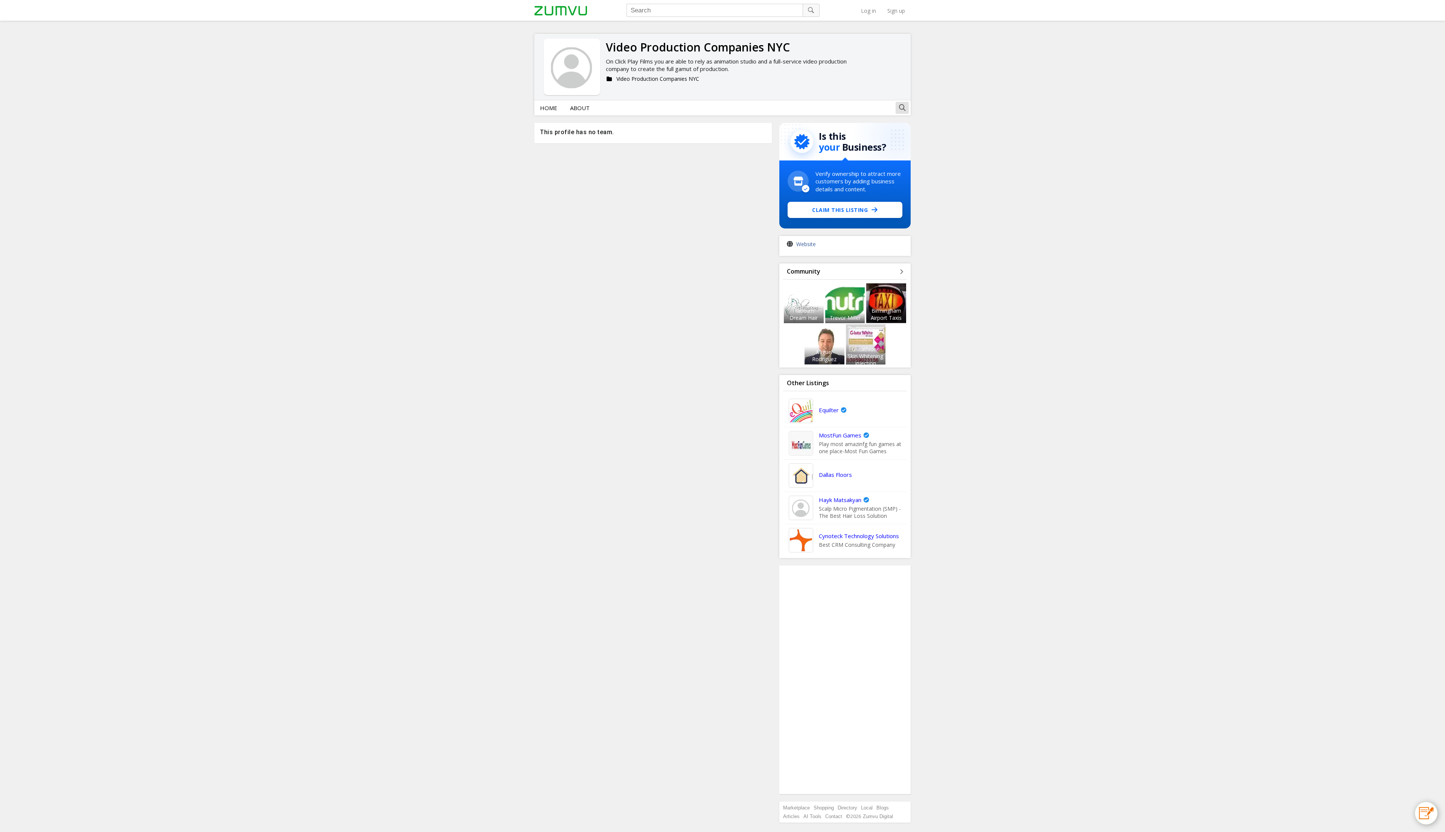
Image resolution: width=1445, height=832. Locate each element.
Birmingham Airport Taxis (886, 314)
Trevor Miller (845, 317)
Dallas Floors (835, 474)
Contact (833, 816)
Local (867, 807)
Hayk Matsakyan (840, 500)
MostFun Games (840, 435)
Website (806, 244)
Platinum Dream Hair (803, 314)
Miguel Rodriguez (824, 355)
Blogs (882, 807)
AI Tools (812, 816)
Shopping (824, 807)
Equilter (829, 410)
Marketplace (796, 807)
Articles (791, 816)
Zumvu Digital (878, 816)
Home (548, 108)
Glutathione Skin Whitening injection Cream (865, 359)
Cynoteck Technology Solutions (859, 536)
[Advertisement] (845, 680)
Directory (847, 807)
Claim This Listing (840, 209)
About (580, 108)
